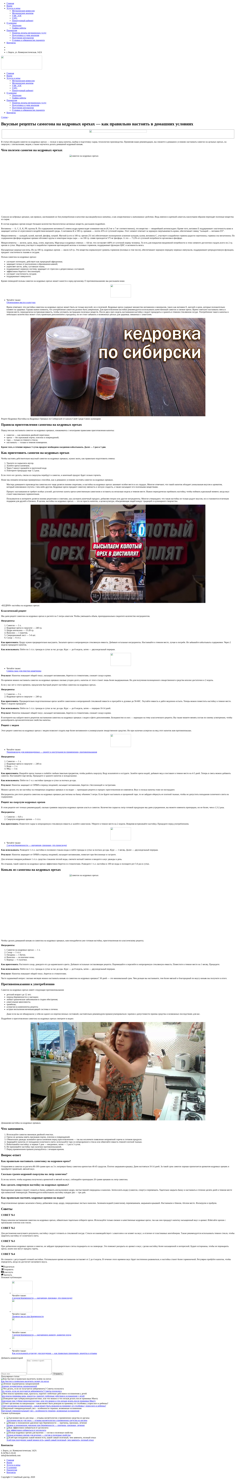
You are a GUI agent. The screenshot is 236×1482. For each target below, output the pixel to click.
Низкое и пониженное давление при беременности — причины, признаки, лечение (46, 1425)
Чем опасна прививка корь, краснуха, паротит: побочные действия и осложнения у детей (43, 1396)
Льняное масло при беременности (28, 1316)
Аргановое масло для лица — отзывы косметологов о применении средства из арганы (47, 1420)
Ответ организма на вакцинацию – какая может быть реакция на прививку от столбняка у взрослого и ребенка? (53, 1406)
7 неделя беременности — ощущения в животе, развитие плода (41, 1335)
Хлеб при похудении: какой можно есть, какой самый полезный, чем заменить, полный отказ (50, 1440)
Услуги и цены (13, 8)
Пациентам (12, 30)
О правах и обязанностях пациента (28, 40)
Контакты (11, 43)
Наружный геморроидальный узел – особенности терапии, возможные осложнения (40, 1411)
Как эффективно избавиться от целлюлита (26, 1430)
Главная (10, 3)
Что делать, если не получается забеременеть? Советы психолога (31, 1391)
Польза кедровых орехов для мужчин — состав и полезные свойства (39, 1435)
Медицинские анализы (22, 13)
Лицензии (16, 25)
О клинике (12, 23)
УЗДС (14, 18)
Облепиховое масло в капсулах (21, 302)
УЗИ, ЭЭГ (17, 15)
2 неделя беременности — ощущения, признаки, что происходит (37, 845)
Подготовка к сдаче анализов (25, 35)
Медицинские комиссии (23, 11)
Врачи (9, 6)
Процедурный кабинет (22, 20)
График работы (19, 28)
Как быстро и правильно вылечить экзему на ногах (25, 1381)
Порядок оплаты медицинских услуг (29, 33)
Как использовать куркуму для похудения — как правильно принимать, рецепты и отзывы (54, 1353)
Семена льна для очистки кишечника (24, 671)
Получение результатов (23, 38)
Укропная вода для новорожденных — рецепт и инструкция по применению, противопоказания (52, 752)
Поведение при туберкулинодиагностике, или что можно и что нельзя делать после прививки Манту (48, 1401)
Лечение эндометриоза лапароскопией (19, 1386)
